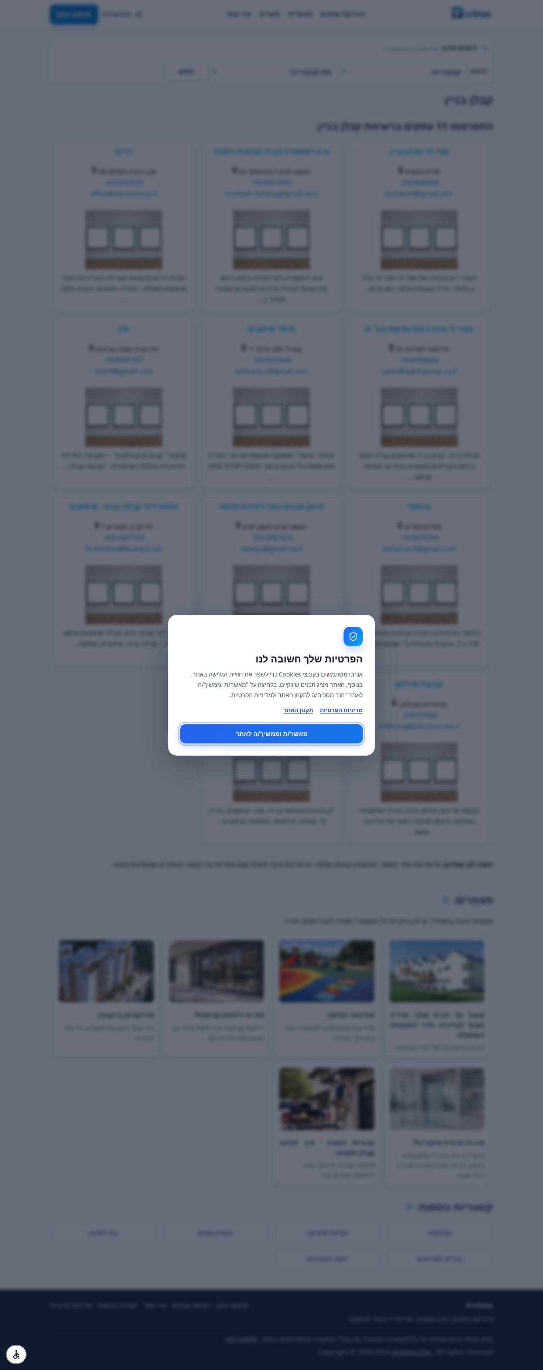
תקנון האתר (298, 709)
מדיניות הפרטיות (341, 709)
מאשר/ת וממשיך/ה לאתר (272, 733)
